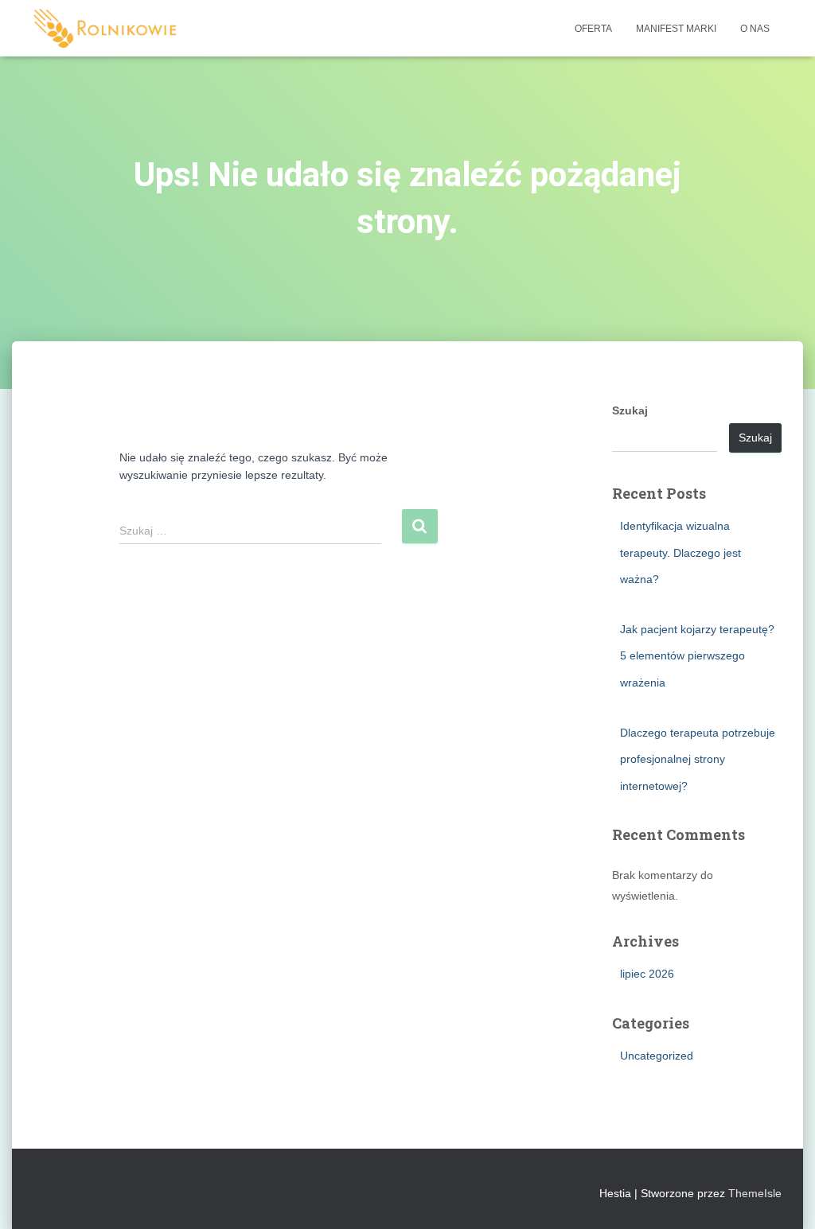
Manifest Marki (676, 28)
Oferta (593, 28)
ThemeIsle (755, 1193)
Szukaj (630, 410)
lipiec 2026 (647, 973)
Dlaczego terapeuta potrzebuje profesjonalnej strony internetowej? (697, 759)
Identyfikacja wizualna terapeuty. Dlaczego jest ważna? (680, 552)
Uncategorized (656, 1055)
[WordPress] (104, 29)
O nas (755, 28)
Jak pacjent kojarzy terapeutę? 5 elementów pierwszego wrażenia (697, 656)
